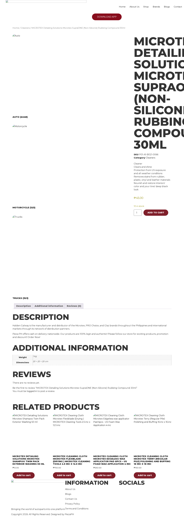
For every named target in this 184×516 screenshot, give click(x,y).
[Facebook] (146, 489)
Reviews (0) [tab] (74, 306)
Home (122, 6)
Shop (146, 6)
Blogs (167, 6)
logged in (32, 391)
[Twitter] (146, 493)
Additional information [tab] (49, 306)
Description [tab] (23, 306)
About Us (134, 6)
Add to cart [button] (24, 475)
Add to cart (155, 212)
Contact (178, 6)
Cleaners (25, 28)
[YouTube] (146, 496)
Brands (156, 6)
